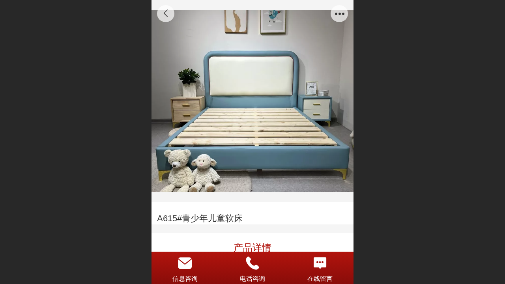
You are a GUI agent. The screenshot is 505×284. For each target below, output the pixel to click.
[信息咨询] (185, 263)
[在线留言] (320, 263)
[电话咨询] (252, 263)
